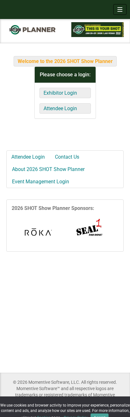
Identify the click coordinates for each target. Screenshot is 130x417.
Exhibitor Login (60, 93)
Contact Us (67, 157)
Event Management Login (40, 182)
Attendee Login (60, 108)
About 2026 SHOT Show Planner (48, 169)
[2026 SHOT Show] (32, 29)
